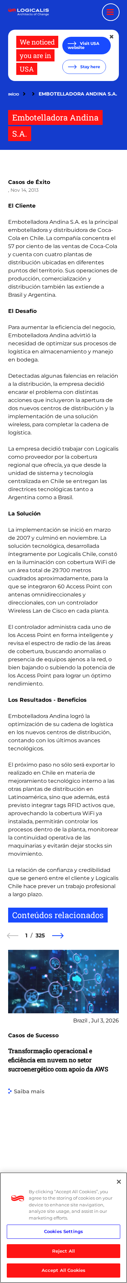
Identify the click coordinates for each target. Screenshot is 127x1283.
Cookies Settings (63, 1231)
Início (13, 94)
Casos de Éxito (29, 182)
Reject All (63, 1251)
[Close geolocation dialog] (112, 37)
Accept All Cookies (63, 1270)
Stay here (89, 66)
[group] (63, 1087)
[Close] (118, 1181)
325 (40, 935)
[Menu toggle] (111, 12)
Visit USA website (83, 45)
